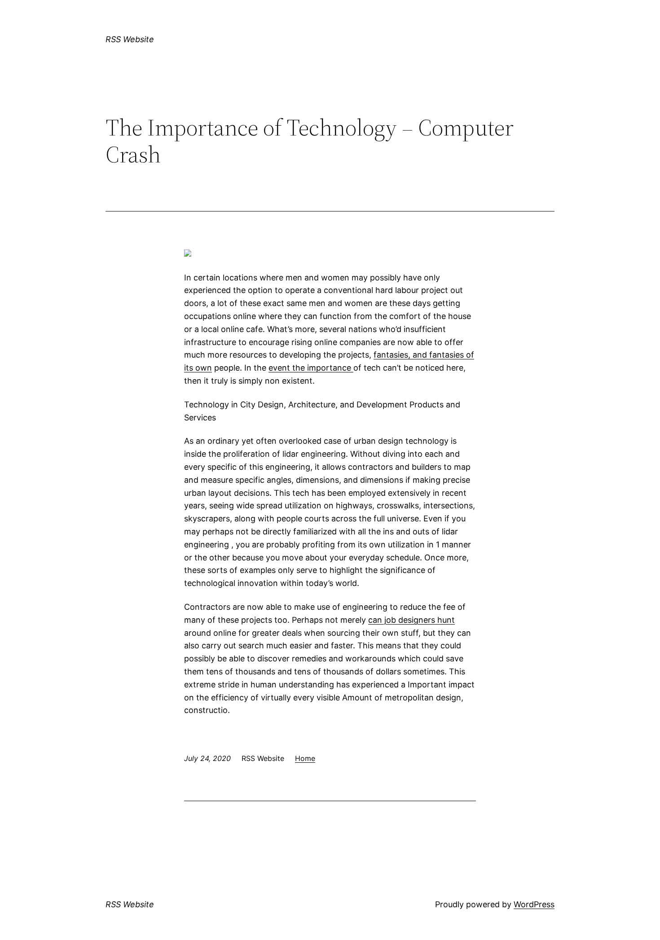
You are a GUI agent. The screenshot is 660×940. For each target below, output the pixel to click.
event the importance (310, 367)
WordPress (534, 904)
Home (305, 758)
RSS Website (130, 39)
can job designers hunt (411, 620)
